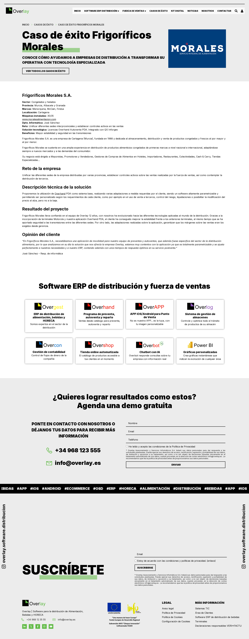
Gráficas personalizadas (200, 352)
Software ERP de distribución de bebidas (217, 617)
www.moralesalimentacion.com (39, 119)
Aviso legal (168, 608)
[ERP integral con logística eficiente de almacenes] (143, 528)
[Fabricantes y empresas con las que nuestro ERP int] (26, 528)
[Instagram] (44, 626)
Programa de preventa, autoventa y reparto (99, 315)
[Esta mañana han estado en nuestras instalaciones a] (221, 528)
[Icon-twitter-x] (31, 626)
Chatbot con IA (149, 352)
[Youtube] (51, 626)
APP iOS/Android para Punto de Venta (149, 315)
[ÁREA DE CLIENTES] (242, 11)
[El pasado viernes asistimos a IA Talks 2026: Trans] (65, 506)
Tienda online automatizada (99, 352)
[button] (236, 10)
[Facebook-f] (37, 626)
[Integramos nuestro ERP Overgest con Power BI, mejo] (104, 506)
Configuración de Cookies (176, 621)
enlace (211, 560)
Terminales (201, 621)
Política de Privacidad (173, 612)
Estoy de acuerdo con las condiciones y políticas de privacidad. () (176, 561)
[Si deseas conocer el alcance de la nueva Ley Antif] (221, 506)
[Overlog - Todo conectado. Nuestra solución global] (26, 506)
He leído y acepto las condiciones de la (162, 446)
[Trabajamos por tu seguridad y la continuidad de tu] (65, 528)
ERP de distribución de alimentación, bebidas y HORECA (49, 317)
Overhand (60, 193)
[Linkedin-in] (24, 626)
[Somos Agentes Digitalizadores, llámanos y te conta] (182, 528)
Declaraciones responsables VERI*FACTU (218, 625)
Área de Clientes (204, 612)
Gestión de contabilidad (49, 352)
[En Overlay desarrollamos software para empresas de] (143, 506)
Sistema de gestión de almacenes (200, 315)
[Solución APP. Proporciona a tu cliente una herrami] (104, 528)
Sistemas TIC (202, 608)
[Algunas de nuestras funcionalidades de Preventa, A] (182, 506)
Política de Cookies (172, 617)
